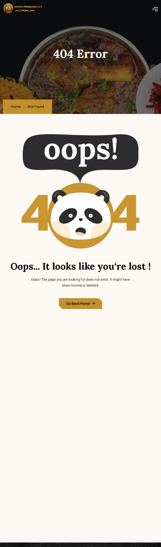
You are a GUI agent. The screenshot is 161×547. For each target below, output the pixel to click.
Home (16, 107)
